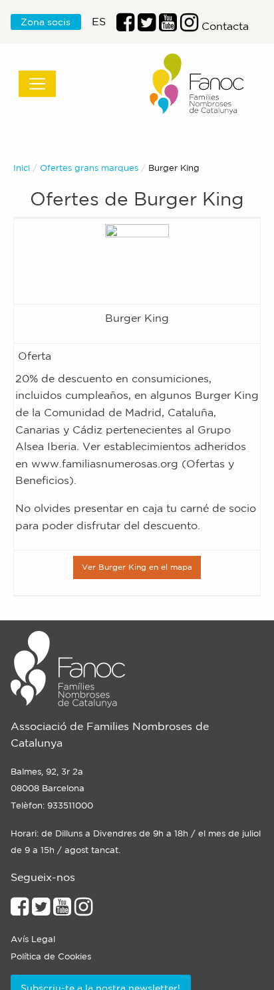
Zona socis (45, 22)
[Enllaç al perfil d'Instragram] (189, 26)
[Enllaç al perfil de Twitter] (147, 26)
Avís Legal (33, 939)
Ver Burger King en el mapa (137, 566)
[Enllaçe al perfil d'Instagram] (83, 910)
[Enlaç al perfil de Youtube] (168, 26)
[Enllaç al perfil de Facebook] (125, 26)
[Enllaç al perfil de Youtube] (62, 910)
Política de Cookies (51, 956)
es (99, 21)
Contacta (225, 26)
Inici (21, 168)
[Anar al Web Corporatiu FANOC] (197, 84)
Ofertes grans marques (89, 168)
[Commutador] (37, 83)
